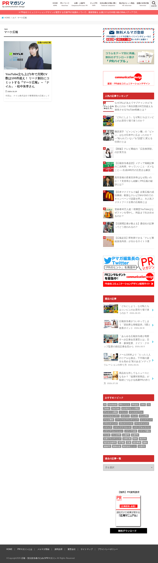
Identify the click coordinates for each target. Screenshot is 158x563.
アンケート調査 (110, 412)
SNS (143, 405)
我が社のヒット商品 (126, 4)
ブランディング (110, 423)
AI (105, 405)
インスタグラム (136, 412)
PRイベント (124, 405)
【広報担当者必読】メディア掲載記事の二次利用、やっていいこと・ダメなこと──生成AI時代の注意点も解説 (134, 166)
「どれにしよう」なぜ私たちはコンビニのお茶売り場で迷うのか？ (134, 119)
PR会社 (135, 405)
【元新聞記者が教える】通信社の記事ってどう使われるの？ (134, 225)
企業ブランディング (112, 439)
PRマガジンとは (24, 549)
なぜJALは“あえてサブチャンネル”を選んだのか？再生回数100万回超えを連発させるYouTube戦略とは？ (134, 106)
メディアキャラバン (141, 427)
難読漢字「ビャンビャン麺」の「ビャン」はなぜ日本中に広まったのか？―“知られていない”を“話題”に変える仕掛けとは (134, 136)
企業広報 (127, 439)
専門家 (121, 442)
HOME (55, 4)
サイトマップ (87, 549)
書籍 (145, 442)
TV (149, 405)
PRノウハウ (64, 4)
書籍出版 (116, 446)
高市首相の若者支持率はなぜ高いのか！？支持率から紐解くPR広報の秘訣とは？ (134, 181)
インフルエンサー (111, 416)
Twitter (106, 408)
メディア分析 (130, 431)
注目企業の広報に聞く (108, 4)
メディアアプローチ (122, 427)
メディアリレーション (113, 431)
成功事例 (136, 442)
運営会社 (72, 549)
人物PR (126, 435)
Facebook (112, 405)
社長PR (142, 446)
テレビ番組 (108, 420)
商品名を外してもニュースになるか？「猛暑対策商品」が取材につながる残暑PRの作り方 (127, 378)
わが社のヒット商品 (130, 408)
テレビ (134, 416)
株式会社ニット (129, 446)
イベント (123, 412)
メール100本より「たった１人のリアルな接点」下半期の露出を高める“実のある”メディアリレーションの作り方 (127, 359)
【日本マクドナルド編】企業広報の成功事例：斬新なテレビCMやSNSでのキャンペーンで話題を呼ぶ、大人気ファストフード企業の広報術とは (134, 197)
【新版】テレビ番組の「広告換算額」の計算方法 (134, 150)
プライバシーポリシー (108, 549)
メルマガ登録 (43, 549)
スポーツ (125, 416)
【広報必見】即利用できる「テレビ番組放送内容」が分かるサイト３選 (134, 240)
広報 (128, 442)
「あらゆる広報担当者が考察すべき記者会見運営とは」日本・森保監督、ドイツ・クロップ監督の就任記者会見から (126, 341)
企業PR (135, 435)
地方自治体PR (110, 442)
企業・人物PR (79, 4)
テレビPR (93, 4)
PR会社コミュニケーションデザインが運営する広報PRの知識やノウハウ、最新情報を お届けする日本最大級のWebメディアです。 (80, 12)
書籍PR (107, 446)
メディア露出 (144, 431)
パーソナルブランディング (127, 420)
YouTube (116, 408)
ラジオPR (116, 435)
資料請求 (58, 549)
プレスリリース (126, 423)
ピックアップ (146, 420)
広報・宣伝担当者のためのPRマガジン (38, 558)
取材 (135, 439)
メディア (107, 427)
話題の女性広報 (143, 4)
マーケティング (141, 423)
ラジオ (107, 435)
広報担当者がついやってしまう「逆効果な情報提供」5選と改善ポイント (134, 324)
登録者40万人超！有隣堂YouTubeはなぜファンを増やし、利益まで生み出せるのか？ (134, 212)
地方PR (143, 439)
